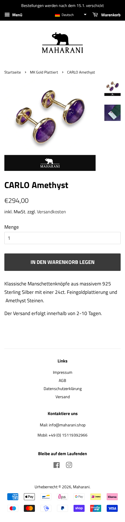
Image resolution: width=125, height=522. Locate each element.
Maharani (81, 487)
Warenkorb (110, 15)
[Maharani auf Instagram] (69, 466)
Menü (16, 15)
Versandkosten (51, 211)
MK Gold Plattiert (44, 72)
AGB (62, 380)
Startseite (12, 72)
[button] (70, 14)
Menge (11, 227)
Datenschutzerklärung (63, 388)
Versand (63, 397)
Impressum (62, 372)
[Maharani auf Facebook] (56, 466)
